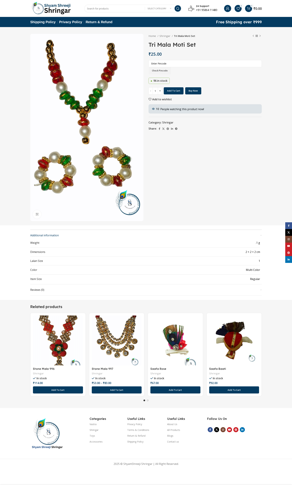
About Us (172, 424)
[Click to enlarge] (37, 214)
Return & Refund (136, 435)
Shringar (165, 36)
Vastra (93, 424)
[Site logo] (51, 8)
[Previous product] (253, 36)
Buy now (193, 90)
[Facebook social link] (159, 129)
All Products (173, 430)
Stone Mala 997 (102, 368)
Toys (92, 435)
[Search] (178, 8)
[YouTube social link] (229, 429)
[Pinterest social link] (168, 129)
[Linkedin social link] (172, 129)
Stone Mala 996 (44, 368)
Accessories (96, 441)
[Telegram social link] (176, 129)
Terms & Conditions (138, 430)
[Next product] (260, 36)
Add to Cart (173, 90)
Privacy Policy (134, 424)
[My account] (227, 8)
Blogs (170, 435)
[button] (58, 389)
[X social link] (163, 129)
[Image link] (47, 433)
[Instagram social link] (223, 429)
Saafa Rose (158, 368)
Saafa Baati (217, 368)
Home (153, 36)
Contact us (173, 441)
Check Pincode (160, 70)
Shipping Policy (135, 441)
